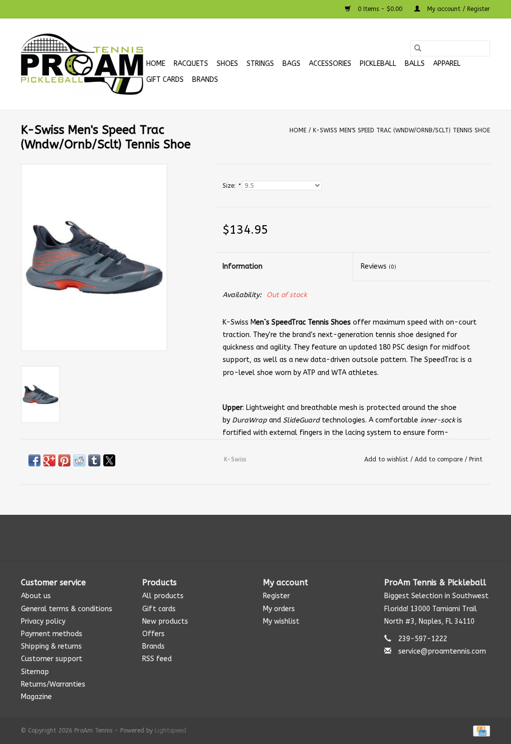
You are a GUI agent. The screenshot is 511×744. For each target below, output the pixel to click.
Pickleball (378, 63)
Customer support (51, 659)
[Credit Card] (480, 730)
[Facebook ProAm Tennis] (247, 538)
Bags (291, 63)
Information (242, 266)
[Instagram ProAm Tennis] (264, 538)
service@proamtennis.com (442, 651)
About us (36, 596)
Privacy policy (43, 621)
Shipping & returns (51, 646)
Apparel (447, 63)
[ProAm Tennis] (82, 64)
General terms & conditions (66, 609)
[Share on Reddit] (79, 460)
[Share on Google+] (49, 460)
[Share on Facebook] (34, 460)
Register (276, 596)
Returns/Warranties (53, 684)
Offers (153, 634)
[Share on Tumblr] (94, 460)
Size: (231, 185)
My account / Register (457, 8)
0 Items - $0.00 (380, 8)
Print (476, 459)
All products (163, 596)
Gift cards (165, 79)
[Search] (417, 48)
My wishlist (281, 621)
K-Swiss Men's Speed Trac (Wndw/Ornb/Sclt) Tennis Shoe (401, 130)
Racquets (191, 63)
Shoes (227, 63)
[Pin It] (64, 460)
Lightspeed (170, 730)
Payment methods (51, 634)
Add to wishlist (387, 459)
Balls (415, 63)
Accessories (330, 63)
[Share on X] (109, 460)
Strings (260, 63)
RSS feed (157, 659)
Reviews (378, 266)
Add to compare (440, 459)
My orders (279, 609)
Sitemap (35, 672)
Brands (205, 79)
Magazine (36, 697)
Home (155, 63)
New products (165, 621)
